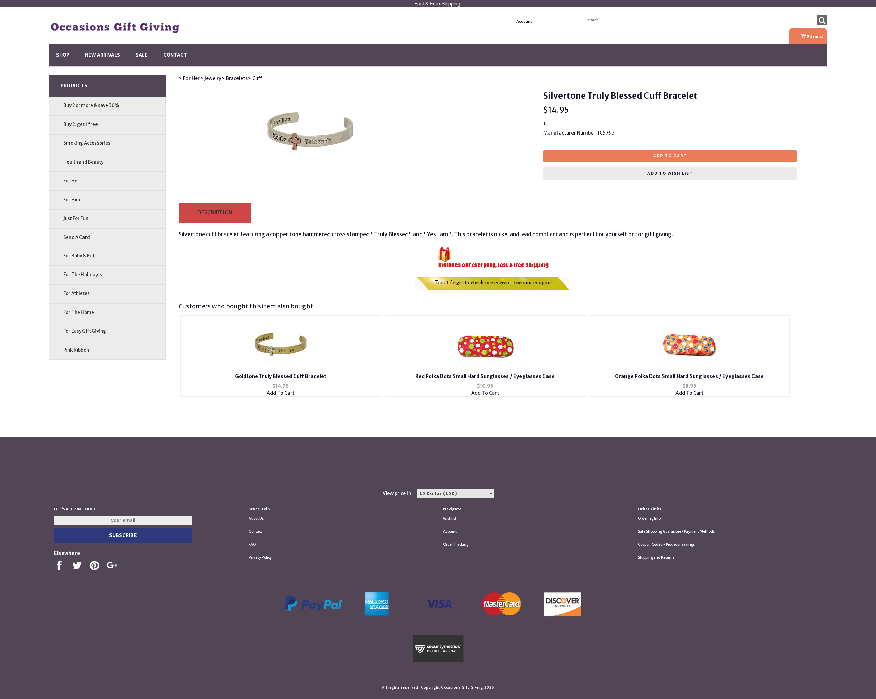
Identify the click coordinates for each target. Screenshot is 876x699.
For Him (71, 200)
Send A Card (76, 237)
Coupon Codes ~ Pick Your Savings (666, 544)
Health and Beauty (83, 162)
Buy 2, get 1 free (80, 124)
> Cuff (255, 78)
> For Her (189, 78)
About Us (256, 518)
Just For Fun (75, 218)
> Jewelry (210, 78)
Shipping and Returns (656, 557)
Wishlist (449, 518)
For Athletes (76, 293)
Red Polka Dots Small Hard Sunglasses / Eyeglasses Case (485, 376)
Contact (175, 55)
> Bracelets (234, 78)
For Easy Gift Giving (84, 331)
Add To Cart (281, 393)
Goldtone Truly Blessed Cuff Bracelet (280, 376)
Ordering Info (649, 518)
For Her (71, 181)
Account (524, 21)
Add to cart (670, 155)
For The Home (78, 312)
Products (74, 85)
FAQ (252, 544)
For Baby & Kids (80, 256)
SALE (142, 55)
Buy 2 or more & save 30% (91, 106)
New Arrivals (102, 55)
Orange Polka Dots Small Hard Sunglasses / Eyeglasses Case (689, 376)
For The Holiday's (82, 275)
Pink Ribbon (76, 350)
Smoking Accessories (87, 143)
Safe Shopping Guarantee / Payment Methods (676, 531)
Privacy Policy (260, 557)
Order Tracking (455, 544)
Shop (62, 55)
